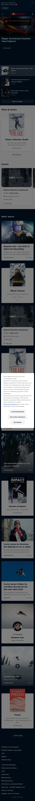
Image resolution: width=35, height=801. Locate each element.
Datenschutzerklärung (10, 404)
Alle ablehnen (18, 422)
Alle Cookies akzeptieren (17, 417)
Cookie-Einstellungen (17, 411)
